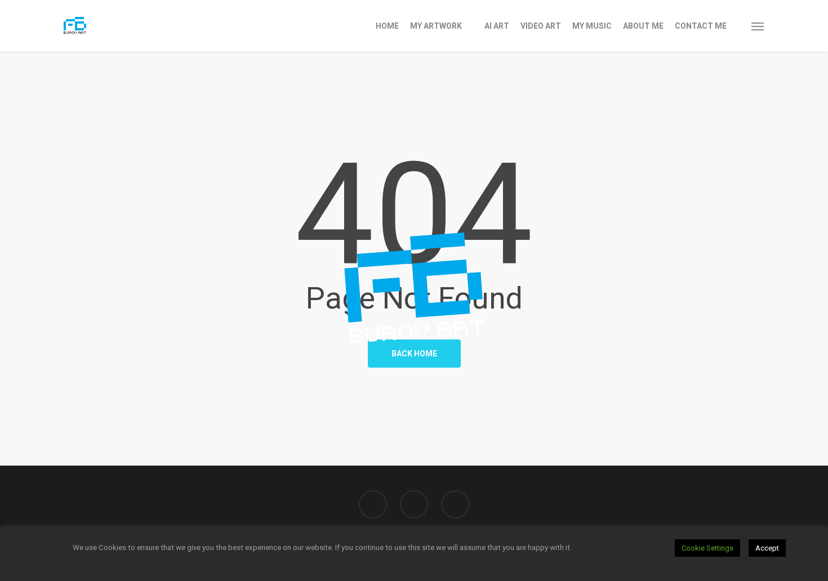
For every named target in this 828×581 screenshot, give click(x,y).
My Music (592, 25)
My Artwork (436, 25)
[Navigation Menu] (758, 26)
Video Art (540, 25)
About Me (643, 25)
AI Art (496, 25)
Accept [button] (767, 548)
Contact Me (701, 25)
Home (387, 25)
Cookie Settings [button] (707, 548)
